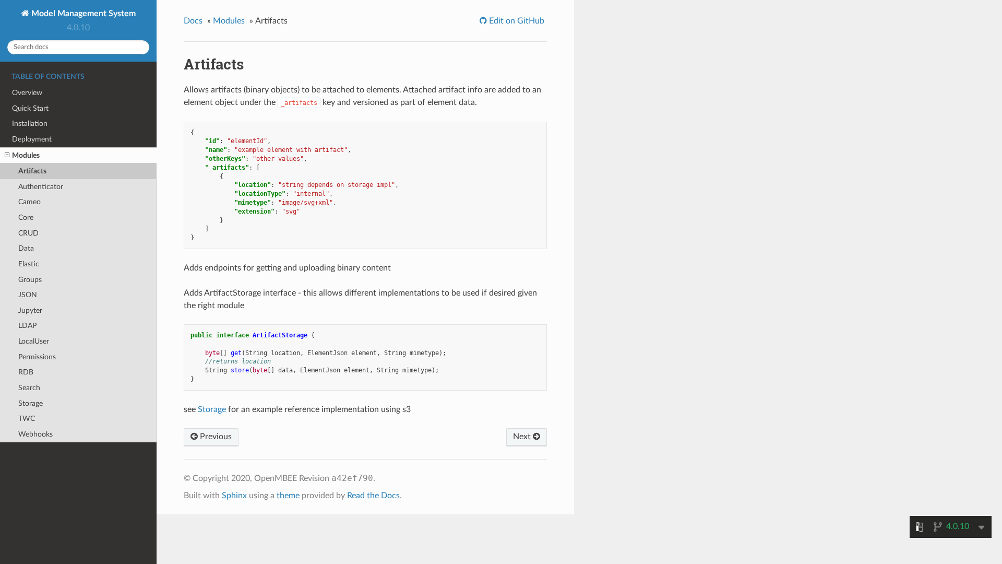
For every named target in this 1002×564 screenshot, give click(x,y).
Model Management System (82, 13)
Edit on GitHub (515, 21)
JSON (27, 295)
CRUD (28, 233)
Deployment (32, 139)
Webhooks (35, 434)
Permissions (37, 357)
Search (29, 388)
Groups (30, 280)
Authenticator (40, 187)
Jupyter (30, 310)
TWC (26, 418)
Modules (26, 155)
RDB (25, 372)
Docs (193, 21)
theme (288, 495)
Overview (27, 93)
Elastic (28, 264)
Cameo (29, 202)
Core (25, 217)
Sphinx (234, 495)
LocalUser (33, 341)
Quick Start (30, 108)
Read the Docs (373, 495)
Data (26, 248)
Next (523, 436)
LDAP (27, 326)
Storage (30, 403)
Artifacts (32, 171)
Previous (215, 436)
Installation (29, 123)
